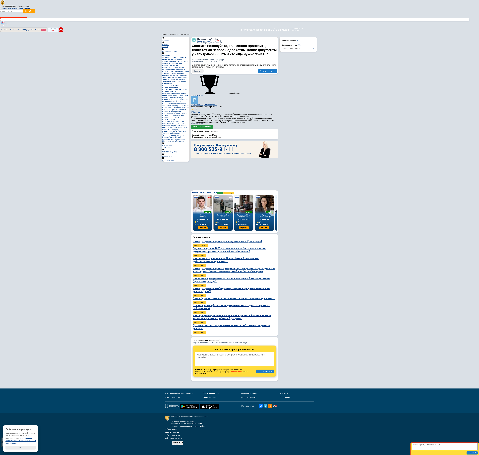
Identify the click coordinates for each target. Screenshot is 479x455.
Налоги (175, 105)
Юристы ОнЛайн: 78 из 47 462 (204, 193)
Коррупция (172, 95)
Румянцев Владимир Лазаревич (204, 105)
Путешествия (167, 121)
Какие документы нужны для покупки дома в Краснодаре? (227, 241)
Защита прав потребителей (173, 79)
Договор (166, 73)
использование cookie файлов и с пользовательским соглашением (20, 440)
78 (297, 40)
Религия (183, 121)
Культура (181, 97)
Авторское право (175, 59)
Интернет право (181, 89)
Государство (167, 71)
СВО (178, 123)
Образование (168, 113)
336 (299, 45)
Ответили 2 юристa (200, 245)
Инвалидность (168, 85)
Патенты (166, 115)
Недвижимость (168, 107)
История (166, 91)
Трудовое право (178, 133)
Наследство (183, 105)
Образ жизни (176, 111)
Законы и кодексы (249, 393)
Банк (181, 63)
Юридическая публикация (173, 141)
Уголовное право (169, 135)
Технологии (167, 133)
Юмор (182, 139)
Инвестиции (179, 85)
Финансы (180, 135)
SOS (61, 30)
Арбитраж (183, 61)
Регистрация (228, 193)
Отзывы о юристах (172, 397)
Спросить (202, 228)
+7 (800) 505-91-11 (172, 429)
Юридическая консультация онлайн (15, 8)
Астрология (174, 63)
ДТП (178, 75)
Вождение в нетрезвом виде (173, 69)
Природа (177, 119)
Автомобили (167, 57)
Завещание (181, 77)
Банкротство (167, 65)
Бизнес (176, 65)
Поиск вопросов (209, 397)
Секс (182, 123)
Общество (178, 113)
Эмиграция (175, 139)
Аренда (165, 63)
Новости (182, 109)
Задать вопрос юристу (202, 127)
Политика (180, 115)
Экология (166, 139)
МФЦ (170, 105)
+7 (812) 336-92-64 (172, 435)
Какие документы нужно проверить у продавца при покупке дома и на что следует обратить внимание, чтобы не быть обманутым (234, 270)
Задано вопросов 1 (204, 41)
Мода (173, 103)
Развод (176, 121)
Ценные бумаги (168, 137)
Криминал (173, 97)
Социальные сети (180, 127)
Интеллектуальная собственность (170, 88)
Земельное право (179, 81)
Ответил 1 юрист (200, 255)
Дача (186, 71)
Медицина (166, 101)
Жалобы (183, 75)
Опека (184, 113)
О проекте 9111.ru (248, 397)
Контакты (284, 393)
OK (20, 448)
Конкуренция (175, 91)
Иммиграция (172, 83)
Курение (165, 99)
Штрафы (178, 137)
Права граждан (176, 117)
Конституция (167, 93)
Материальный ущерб (178, 99)
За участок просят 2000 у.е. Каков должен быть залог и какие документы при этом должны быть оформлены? (229, 250)
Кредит (165, 97)
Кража (186, 95)
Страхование (173, 129)
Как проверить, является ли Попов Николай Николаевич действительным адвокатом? (226, 260)
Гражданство (178, 71)
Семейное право (169, 125)
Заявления (167, 81)
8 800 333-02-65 (235, 372)
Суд (176, 131)
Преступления (168, 119)
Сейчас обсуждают (25, 30)
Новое (40, 30)
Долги (172, 73)
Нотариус (166, 111)
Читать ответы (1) (267, 71)
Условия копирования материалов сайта (188, 426)
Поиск (220, 193)
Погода (173, 115)
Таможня (182, 131)
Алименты (166, 61)
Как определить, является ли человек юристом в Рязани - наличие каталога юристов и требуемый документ (232, 317)
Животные (166, 77)
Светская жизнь (169, 123)
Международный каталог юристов (179, 393)
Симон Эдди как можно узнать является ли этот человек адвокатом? (234, 298)
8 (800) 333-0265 (277, 30)
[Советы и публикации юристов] (2, 2)
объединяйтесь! (23, 6)
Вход (4, 25)
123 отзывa (195, 110)
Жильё (174, 77)
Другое (172, 75)
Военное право (179, 67)
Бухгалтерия (167, 67)
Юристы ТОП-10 (7, 30)
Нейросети (179, 107)
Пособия (166, 117)
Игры (164, 83)
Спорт (165, 129)
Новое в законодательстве (175, 108)
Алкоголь (175, 61)
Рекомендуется (197, 95)
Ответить (198, 71)
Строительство (168, 131)
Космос (180, 95)
